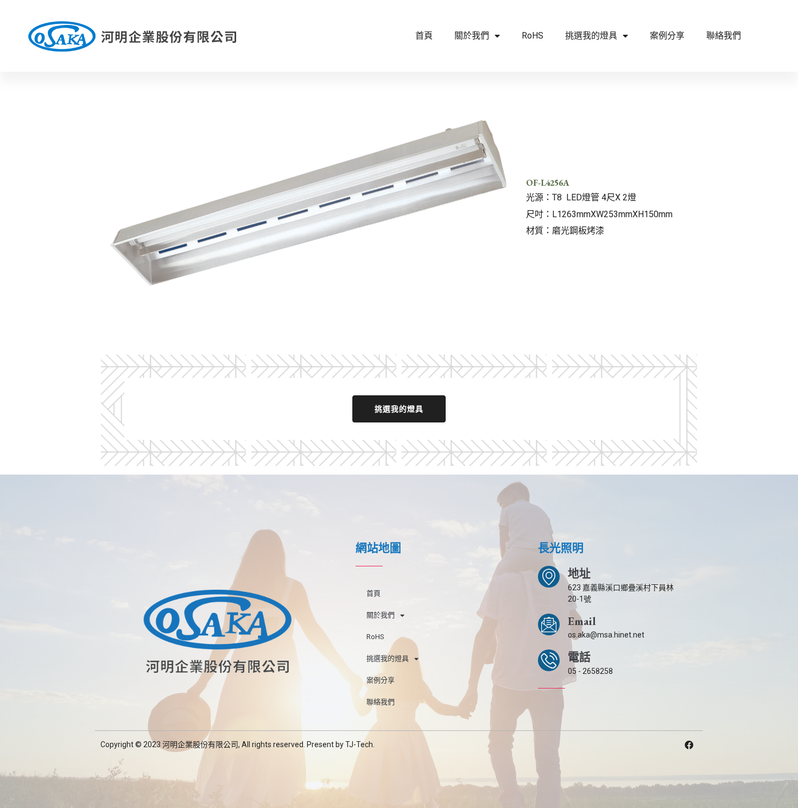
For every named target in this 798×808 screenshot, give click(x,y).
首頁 (424, 35)
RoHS (532, 35)
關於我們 (471, 35)
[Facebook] (689, 745)
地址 (579, 573)
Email (582, 621)
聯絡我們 (723, 35)
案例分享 (667, 35)
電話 (579, 656)
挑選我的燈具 (591, 35)
